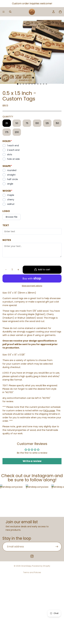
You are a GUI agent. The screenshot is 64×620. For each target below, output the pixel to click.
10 (43, 84)
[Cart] (60, 11)
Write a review (32, 461)
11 (46, 84)
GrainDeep (26, 566)
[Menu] (3, 11)
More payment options (32, 286)
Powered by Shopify (41, 566)
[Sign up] (57, 546)
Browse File (11, 216)
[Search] (10, 11)
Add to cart (44, 269)
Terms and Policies (32, 572)
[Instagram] (32, 556)
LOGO (6, 211)
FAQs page (49, 410)
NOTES (6, 240)
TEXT (5, 225)
